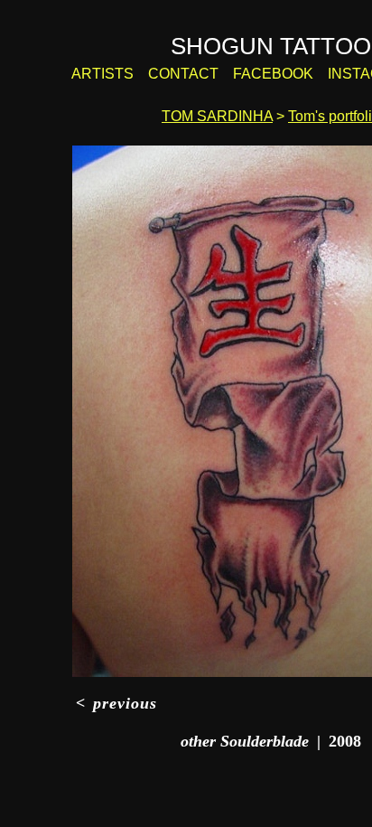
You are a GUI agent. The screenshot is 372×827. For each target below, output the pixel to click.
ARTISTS (102, 73)
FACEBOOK (273, 73)
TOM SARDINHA (217, 116)
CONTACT (183, 73)
